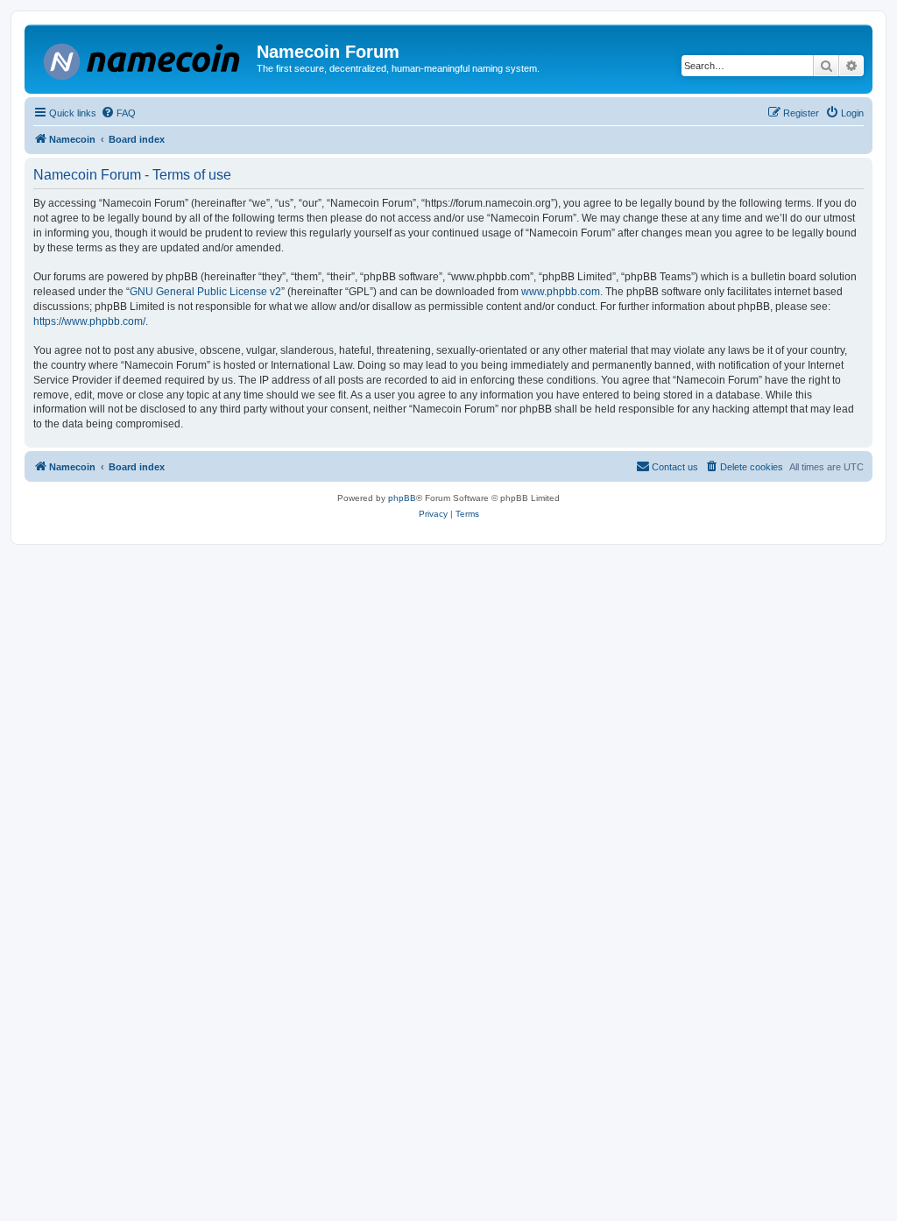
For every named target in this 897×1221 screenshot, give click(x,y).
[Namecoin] (143, 58)
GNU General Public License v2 (205, 292)
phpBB (402, 498)
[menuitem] (118, 113)
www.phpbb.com (560, 292)
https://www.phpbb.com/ (89, 321)
